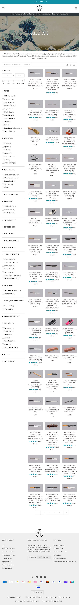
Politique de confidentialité (26, 601)
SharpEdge (12, 597)
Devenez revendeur (8, 565)
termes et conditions (33, 597)
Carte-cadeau (57, 555)
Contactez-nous (7, 558)
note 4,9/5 (43, 2)
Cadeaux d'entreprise (59, 558)
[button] (50, 93)
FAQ (3, 545)
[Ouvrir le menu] (5, 8)
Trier (26, 64)
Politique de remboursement (58, 597)
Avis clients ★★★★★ (8, 555)
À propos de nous (7, 562)
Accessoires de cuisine (60, 552)
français (36, 592)
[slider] (3, 81)
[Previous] (66, 513)
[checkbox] (14, 96)
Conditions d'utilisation (52, 601)
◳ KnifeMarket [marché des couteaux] (64, 562)
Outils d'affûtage (58, 548)
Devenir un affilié (7, 568)
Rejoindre (43, 557)
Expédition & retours (8, 548)
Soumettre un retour (8, 552)
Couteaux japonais (58, 545)
